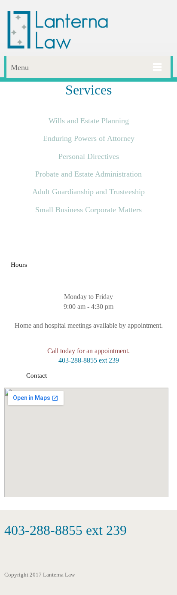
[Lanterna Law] (57, 30)
